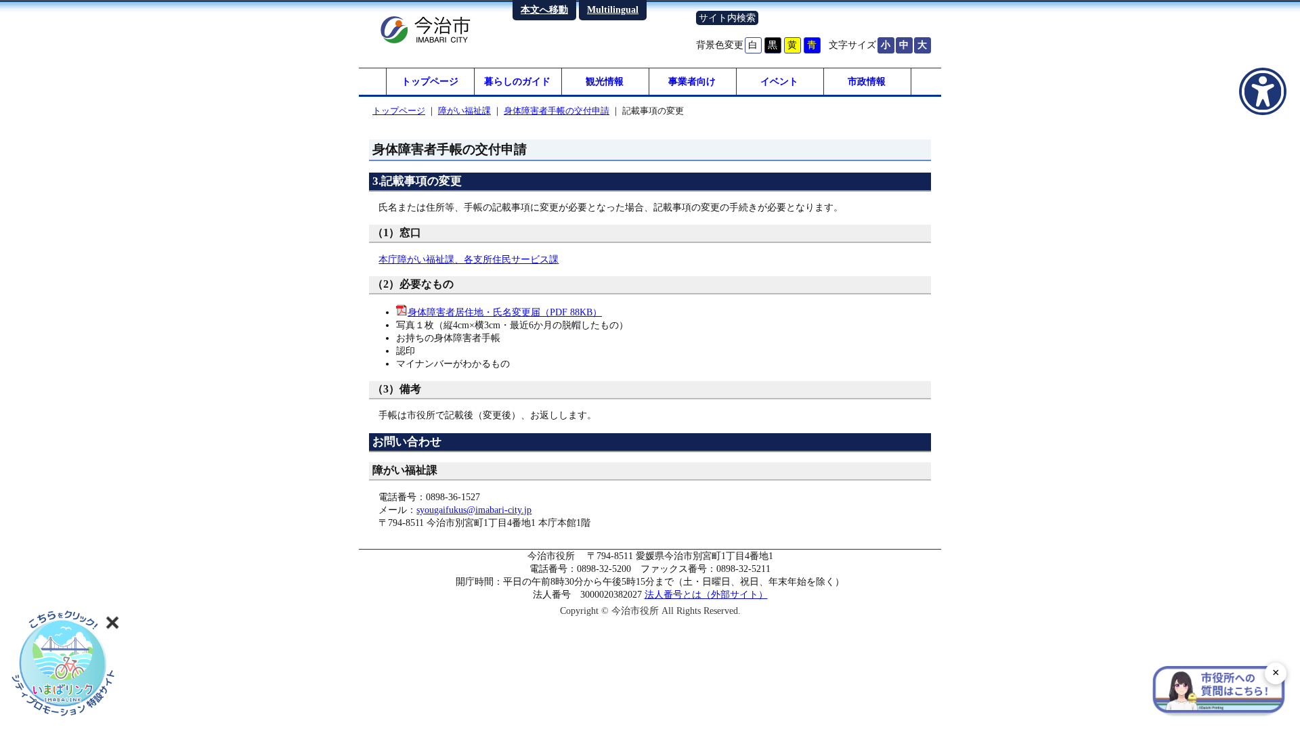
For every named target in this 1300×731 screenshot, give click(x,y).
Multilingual (612, 9)
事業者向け (692, 81)
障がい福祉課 (464, 111)
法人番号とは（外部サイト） (706, 594)
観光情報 (605, 81)
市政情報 (867, 81)
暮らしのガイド (517, 81)
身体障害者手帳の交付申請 (556, 111)
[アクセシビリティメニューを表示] (1262, 91)
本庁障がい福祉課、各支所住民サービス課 (468, 259)
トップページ (430, 81)
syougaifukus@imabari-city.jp (474, 509)
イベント (779, 81)
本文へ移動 (544, 9)
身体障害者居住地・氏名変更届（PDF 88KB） (505, 312)
